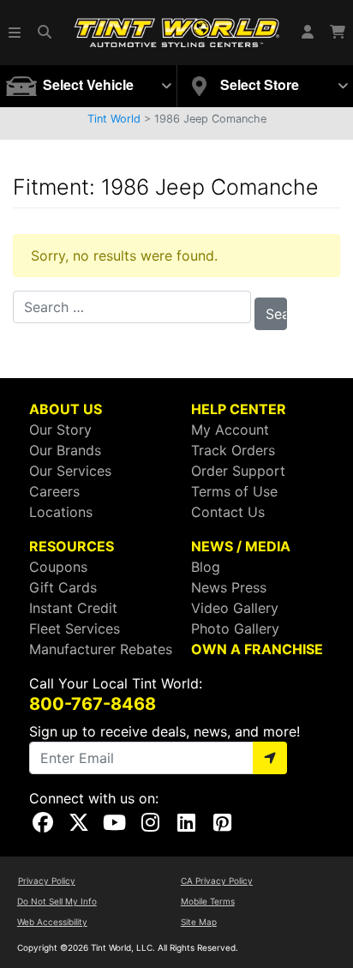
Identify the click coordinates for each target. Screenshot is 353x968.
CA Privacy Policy (217, 880)
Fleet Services (74, 628)
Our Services (70, 470)
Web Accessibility (52, 922)
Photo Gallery (235, 628)
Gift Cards (63, 587)
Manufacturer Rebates (100, 649)
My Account (230, 429)
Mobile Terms (208, 901)
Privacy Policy (46, 880)
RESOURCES (71, 546)
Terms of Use (234, 491)
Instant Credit (73, 607)
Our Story (60, 429)
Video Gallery (234, 607)
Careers (54, 491)
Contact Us (228, 511)
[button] (15, 32)
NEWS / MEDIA (240, 546)
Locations (61, 511)
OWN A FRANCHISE (257, 649)
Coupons (58, 566)
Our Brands (65, 450)
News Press (228, 587)
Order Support (238, 470)
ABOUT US (65, 409)
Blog (205, 566)
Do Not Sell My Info (57, 901)
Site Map (199, 922)
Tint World (114, 118)
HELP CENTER (238, 409)
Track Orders (233, 450)
